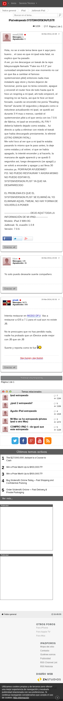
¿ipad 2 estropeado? (22, 300)
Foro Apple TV (43, 479)
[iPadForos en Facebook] (57, 337)
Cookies (32, 549)
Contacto (42, 549)
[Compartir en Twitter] (18, 151)
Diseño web (25, 552)
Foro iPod (45, 543)
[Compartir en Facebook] (7, 151)
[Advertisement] (26, 425)
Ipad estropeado (20, 292)
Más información (21, 697)
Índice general (10, 462)
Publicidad (51, 549)
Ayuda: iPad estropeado (24, 308)
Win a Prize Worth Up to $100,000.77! (24, 364)
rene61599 (18, 30)
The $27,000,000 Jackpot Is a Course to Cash (26, 355)
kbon (15, 171)
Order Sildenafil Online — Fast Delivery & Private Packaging (26, 387)
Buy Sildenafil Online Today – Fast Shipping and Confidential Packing (30, 378)
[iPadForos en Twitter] (48, 337)
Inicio (13, 3)
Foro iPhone (42, 475)
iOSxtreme (45, 539)
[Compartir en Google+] (28, 151)
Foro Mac (40, 483)
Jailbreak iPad (39, 11)
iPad (24, 11)
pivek (16, 213)
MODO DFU (34, 228)
